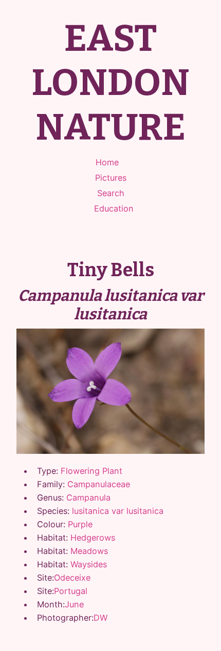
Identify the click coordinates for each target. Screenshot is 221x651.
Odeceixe (72, 577)
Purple (80, 524)
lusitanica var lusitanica (117, 511)
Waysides (88, 564)
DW (100, 617)
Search (110, 193)
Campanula (88, 497)
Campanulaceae (98, 484)
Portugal (70, 591)
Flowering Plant (91, 471)
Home (107, 162)
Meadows (89, 551)
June (74, 604)
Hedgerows (92, 537)
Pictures (110, 178)
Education (114, 208)
